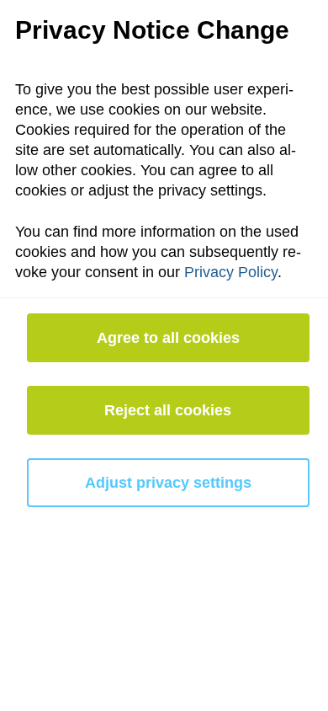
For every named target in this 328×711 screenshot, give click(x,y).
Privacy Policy (231, 272)
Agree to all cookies (168, 337)
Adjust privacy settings (168, 482)
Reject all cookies (167, 410)
